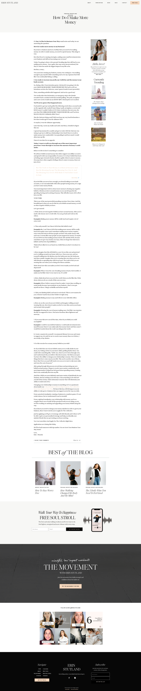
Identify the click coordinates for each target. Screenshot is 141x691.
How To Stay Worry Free (44, 492)
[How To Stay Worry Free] (45, 473)
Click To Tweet (74, 177)
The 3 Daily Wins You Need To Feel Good (96, 492)
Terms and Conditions (74, 689)
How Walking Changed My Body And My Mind (68, 493)
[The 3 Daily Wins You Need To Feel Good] (96, 473)
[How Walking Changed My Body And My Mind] (70, 473)
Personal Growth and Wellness (70, 14)
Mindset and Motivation (42, 487)
